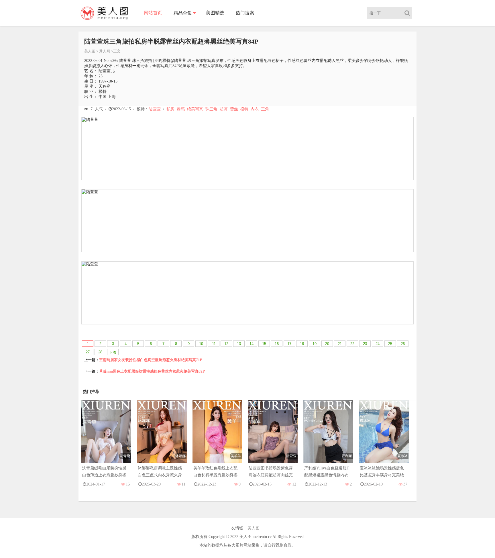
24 (378, 344)
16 (277, 344)
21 (340, 344)
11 (214, 344)
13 (239, 344)
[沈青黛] (106, 437)
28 (100, 352)
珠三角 (211, 109)
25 (390, 344)
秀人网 (104, 51)
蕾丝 (234, 109)
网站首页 (153, 12)
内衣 (255, 109)
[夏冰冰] (384, 437)
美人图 (89, 51)
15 (264, 344)
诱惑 (181, 109)
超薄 (224, 109)
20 (327, 344)
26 (403, 344)
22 (352, 344)
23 (365, 344)
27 (88, 352)
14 (252, 344)
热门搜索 (245, 12)
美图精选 (215, 12)
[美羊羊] (217, 437)
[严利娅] (328, 437)
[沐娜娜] (162, 437)
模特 (244, 109)
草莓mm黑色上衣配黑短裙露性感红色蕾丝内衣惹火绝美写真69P (152, 371)
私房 (170, 109)
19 (315, 344)
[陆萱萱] (273, 437)
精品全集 (183, 13)
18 (302, 344)
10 (201, 344)
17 (289, 344)
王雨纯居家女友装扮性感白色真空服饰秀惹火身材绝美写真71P (150, 360)
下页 (113, 352)
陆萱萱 (155, 109)
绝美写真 (195, 109)
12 (226, 344)
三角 (265, 109)
